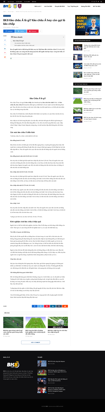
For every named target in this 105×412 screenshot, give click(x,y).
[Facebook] (5, 40)
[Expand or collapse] (64, 37)
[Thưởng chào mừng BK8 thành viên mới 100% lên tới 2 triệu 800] (77, 47)
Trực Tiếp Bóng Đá (72, 6)
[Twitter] (5, 44)
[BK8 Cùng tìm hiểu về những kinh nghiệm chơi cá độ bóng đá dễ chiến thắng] (36, 322)
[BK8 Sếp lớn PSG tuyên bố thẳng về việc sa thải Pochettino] (42, 381)
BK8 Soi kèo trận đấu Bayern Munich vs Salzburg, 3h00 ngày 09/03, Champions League (56, 389)
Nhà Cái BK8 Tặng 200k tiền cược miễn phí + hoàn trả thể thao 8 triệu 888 (91, 74)
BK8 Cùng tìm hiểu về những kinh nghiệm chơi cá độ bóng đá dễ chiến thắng (35, 332)
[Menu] (4, 1)
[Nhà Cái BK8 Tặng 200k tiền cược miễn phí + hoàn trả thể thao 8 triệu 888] (77, 75)
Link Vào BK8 (48, 6)
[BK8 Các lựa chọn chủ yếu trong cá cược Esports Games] (77, 119)
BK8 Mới (34, 1)
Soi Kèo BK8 (19, 1)
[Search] (101, 1)
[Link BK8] (12, 6)
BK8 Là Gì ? (38, 6)
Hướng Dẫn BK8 (85, 6)
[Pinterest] (5, 52)
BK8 (47, 406)
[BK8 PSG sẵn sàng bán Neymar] (42, 363)
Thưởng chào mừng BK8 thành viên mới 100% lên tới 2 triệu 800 (92, 46)
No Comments (8, 27)
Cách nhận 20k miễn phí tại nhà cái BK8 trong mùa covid (92, 64)
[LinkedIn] (5, 48)
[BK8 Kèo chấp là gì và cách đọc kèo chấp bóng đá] (58, 322)
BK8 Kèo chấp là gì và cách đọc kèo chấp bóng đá (57, 331)
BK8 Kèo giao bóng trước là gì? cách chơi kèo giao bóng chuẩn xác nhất (13, 332)
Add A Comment (35, 342)
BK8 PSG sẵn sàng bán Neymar (56, 361)
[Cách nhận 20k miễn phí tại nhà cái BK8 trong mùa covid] (77, 66)
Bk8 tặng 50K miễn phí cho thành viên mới (91, 55)
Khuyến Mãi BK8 (60, 6)
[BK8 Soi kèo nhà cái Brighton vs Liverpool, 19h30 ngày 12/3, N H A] (42, 372)
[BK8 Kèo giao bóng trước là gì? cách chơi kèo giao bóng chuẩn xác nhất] (13, 322)
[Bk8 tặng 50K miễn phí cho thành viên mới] (77, 57)
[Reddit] (5, 57)
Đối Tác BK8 (96, 6)
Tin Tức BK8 (27, 1)
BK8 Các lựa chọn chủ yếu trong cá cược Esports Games (92, 118)
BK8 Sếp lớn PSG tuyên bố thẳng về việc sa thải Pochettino (57, 379)
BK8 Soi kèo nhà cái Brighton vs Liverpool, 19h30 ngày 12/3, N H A (57, 371)
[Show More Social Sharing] (40, 31)
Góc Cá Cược (11, 1)
